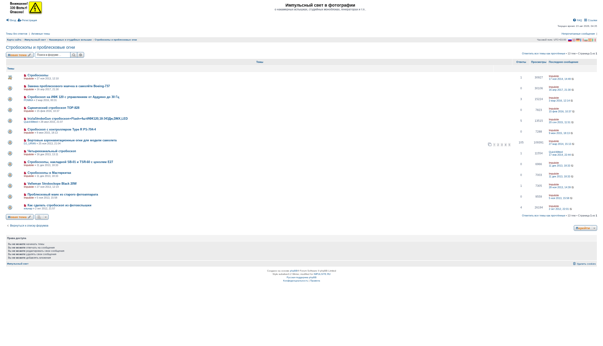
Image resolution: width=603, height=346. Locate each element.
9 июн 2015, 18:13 (559, 133)
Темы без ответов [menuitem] (16, 33)
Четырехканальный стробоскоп (52, 151)
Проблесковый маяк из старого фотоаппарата (63, 194)
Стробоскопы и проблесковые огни (40, 47)
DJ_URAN (30, 143)
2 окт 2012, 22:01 (559, 209)
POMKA (28, 100)
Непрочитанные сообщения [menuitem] (578, 33)
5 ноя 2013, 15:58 (559, 198)
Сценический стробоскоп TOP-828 (53, 108)
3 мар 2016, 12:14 (559, 100)
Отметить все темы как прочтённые (543, 53)
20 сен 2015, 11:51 (560, 122)
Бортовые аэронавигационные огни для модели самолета (72, 140)
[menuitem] (11, 20)
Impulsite (29, 78)
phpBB (293, 270)
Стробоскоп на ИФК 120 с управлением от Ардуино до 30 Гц (73, 97)
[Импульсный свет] (25, 7)
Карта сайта (14, 39)
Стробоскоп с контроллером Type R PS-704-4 (62, 129)
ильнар (28, 208)
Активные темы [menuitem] (40, 33)
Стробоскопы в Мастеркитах (49, 173)
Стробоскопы (38, 75)
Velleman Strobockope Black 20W (52, 183)
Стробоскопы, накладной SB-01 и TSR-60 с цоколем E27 (70, 162)
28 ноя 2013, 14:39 (560, 187)
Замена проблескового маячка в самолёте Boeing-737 (69, 86)
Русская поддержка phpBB (302, 277)
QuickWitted (31, 121)
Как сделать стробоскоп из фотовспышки (59, 205)
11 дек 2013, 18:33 (560, 165)
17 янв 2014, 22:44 (560, 154)
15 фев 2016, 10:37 (560, 111)
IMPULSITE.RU (322, 274)
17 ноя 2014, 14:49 (560, 78)
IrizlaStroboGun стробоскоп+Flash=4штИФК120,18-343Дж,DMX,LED (78, 118)
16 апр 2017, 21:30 (560, 89)
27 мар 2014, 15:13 (560, 143)
